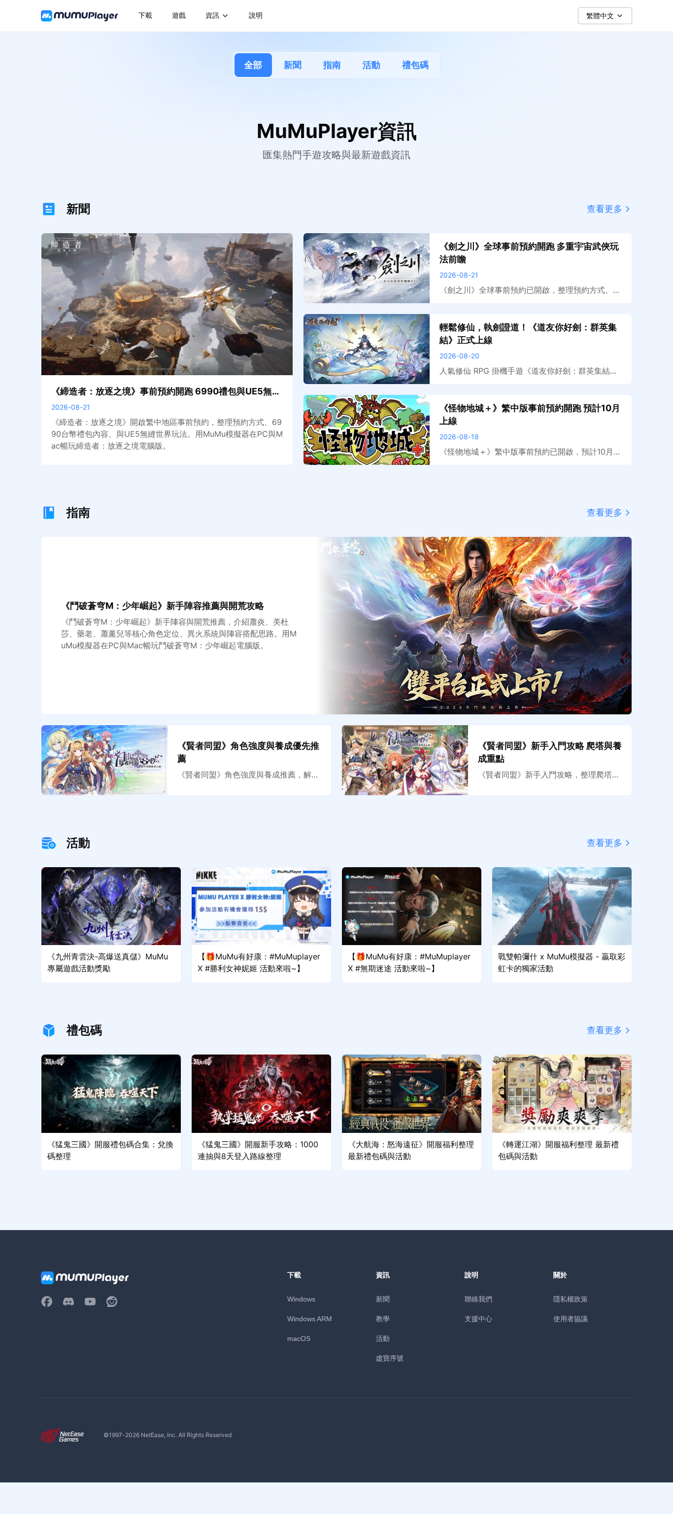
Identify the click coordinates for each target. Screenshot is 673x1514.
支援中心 (478, 1318)
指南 (332, 65)
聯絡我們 (478, 1299)
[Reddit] (112, 1301)
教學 (383, 1318)
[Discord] (68, 1301)
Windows (301, 1299)
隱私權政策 (570, 1299)
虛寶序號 (390, 1358)
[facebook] (47, 1301)
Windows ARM (309, 1319)
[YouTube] (90, 1301)
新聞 (293, 65)
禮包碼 (415, 65)
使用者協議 (570, 1318)
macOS (298, 1338)
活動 (371, 65)
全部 (253, 65)
